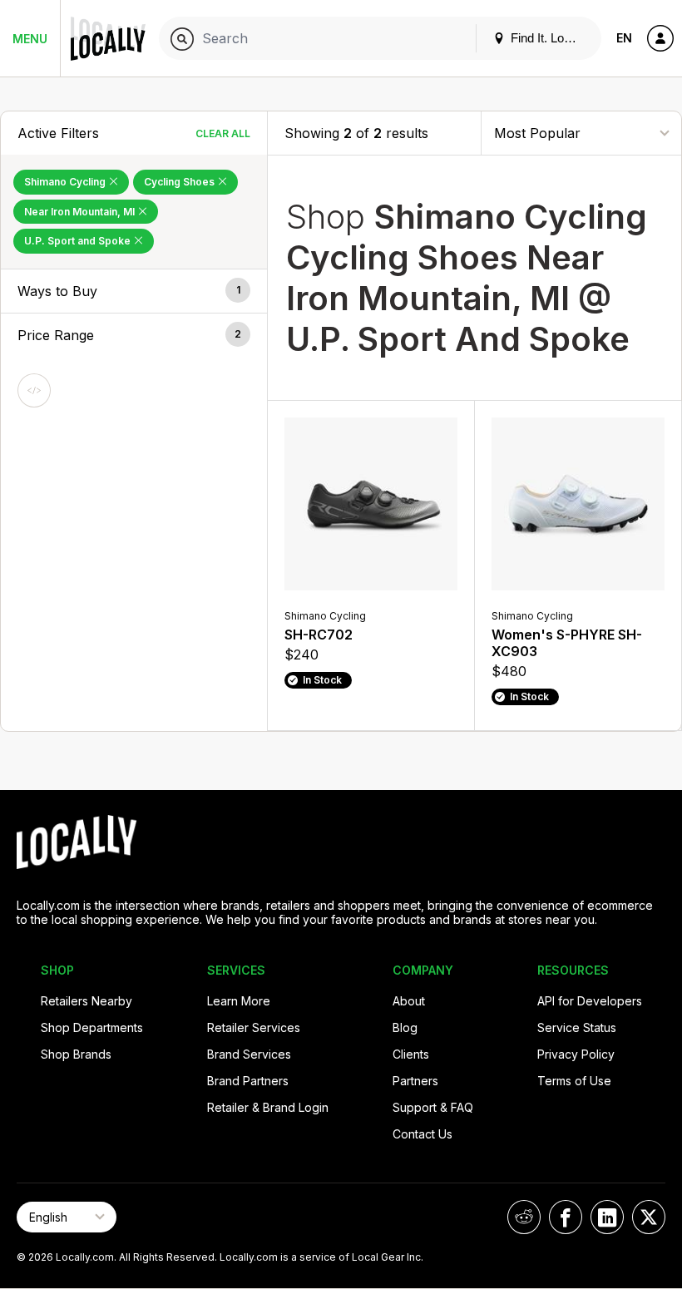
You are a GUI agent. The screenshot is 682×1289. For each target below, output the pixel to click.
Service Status (576, 1027)
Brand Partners (248, 1081)
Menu (29, 39)
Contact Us (422, 1134)
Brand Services (249, 1054)
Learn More (238, 1001)
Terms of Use (574, 1081)
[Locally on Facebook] (565, 1217)
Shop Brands (76, 1054)
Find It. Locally (548, 38)
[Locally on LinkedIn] (607, 1217)
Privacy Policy (576, 1054)
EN (624, 38)
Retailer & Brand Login (268, 1107)
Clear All (222, 133)
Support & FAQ (433, 1107)
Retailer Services (253, 1027)
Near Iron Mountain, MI (80, 211)
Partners (415, 1081)
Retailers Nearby (86, 1001)
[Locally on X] (648, 1217)
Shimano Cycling (66, 181)
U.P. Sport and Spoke (78, 241)
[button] (134, 291)
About (409, 1001)
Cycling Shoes (180, 181)
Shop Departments (92, 1027)
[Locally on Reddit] (524, 1217)
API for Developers (589, 1001)
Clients (411, 1054)
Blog (405, 1027)
